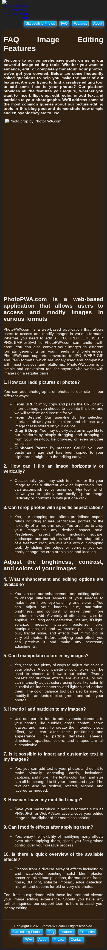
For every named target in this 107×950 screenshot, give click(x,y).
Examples (87, 932)
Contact (76, 940)
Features (80, 23)
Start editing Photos (40, 23)
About (97, 23)
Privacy (59, 940)
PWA (28, 940)
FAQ (64, 23)
